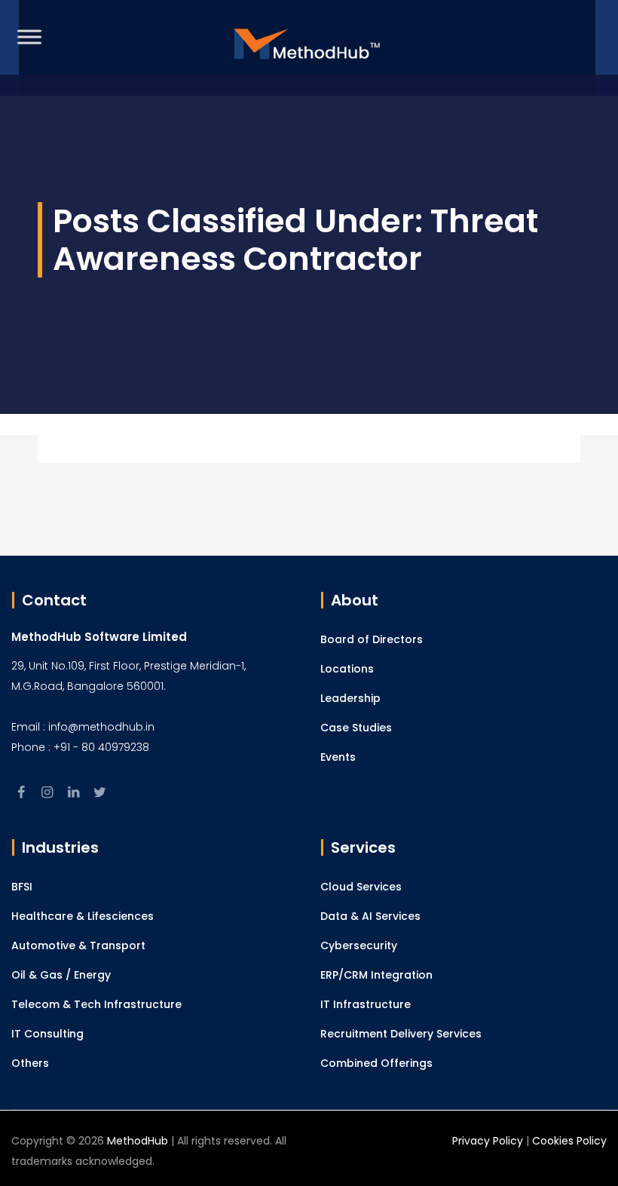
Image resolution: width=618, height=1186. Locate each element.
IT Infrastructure (365, 1004)
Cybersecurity (358, 945)
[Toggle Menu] (29, 36)
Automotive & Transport (78, 945)
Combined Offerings (376, 1063)
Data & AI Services (370, 916)
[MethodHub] (307, 48)
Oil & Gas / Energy (61, 974)
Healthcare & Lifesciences (82, 916)
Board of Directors (371, 639)
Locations (347, 668)
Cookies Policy (569, 1140)
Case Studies (356, 727)
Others (30, 1063)
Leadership (350, 698)
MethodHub (137, 1140)
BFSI (21, 886)
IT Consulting (47, 1033)
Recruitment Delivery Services (401, 1033)
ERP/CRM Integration (376, 974)
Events (338, 757)
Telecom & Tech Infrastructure (96, 1004)
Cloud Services (361, 886)
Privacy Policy (487, 1140)
